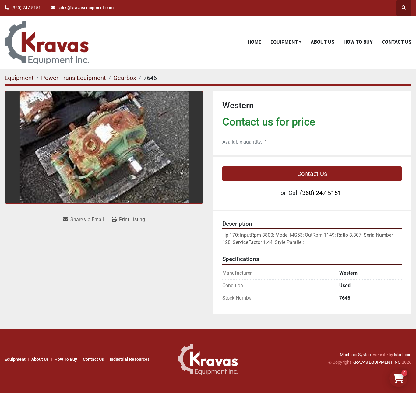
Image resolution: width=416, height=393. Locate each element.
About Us (322, 42)
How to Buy (358, 42)
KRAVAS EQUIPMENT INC (376, 362)
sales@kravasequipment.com (86, 7)
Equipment (284, 42)
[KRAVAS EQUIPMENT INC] (208, 358)
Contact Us (396, 42)
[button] (285, 42)
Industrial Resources (130, 359)
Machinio (402, 354)
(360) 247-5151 (26, 7)
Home (254, 42)
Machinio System (356, 354)
